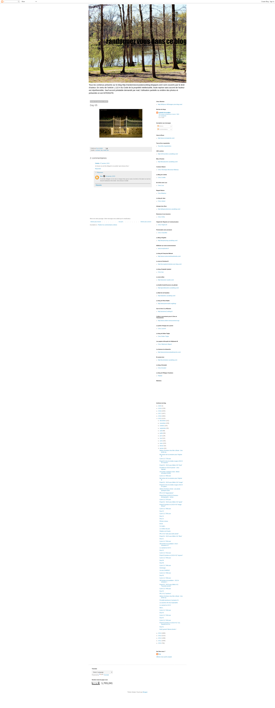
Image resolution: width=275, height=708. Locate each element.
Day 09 (162, 560)
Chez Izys (161, 272)
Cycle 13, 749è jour (165, 565)
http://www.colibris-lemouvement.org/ (168, 320)
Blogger (145, 692)
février (162, 446)
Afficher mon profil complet (164, 657)
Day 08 (162, 563)
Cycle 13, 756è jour (165, 508)
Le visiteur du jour (165, 528)
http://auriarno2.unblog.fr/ (165, 311)
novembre (163, 423)
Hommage (163, 568)
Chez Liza (161, 185)
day (102, 150)
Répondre (98, 168)
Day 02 (162, 617)
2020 (160, 406)
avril (161, 441)
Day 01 (162, 627)
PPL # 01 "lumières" (165, 593)
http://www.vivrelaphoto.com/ (166, 138)
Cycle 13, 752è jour (165, 541)
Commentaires (163, 129)
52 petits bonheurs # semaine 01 (169, 600)
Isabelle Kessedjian (164, 112)
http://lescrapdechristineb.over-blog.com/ (170, 264)
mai (161, 438)
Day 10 (162, 550)
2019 (160, 408)
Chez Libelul (161, 201)
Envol (161, 523)
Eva (101, 176)
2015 (160, 418)
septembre (163, 428)
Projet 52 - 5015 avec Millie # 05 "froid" (171, 465)
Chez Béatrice (162, 193)
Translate (106, 675)
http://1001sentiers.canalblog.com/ (168, 154)
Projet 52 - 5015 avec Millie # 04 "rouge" (171, 482)
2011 (160, 640)
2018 (160, 411)
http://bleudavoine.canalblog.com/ (168, 162)
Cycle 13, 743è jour (165, 615)
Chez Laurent (162, 328)
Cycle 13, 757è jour (165, 499)
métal (104, 150)
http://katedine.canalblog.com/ (166, 295)
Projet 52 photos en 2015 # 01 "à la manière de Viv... (170, 623)
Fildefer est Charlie (165, 531)
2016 (160, 416)
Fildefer (160, 376)
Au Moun (97, 150)
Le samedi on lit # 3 (165, 548)
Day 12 (162, 518)
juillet (161, 433)
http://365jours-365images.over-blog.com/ (170, 104)
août (161, 430)
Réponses (100, 172)
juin (161, 436)
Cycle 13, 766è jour (165, 476)
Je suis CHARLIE (165, 570)
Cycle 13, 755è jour (165, 513)
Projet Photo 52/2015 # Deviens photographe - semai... (169, 496)
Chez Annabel (162, 368)
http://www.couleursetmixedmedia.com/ (169, 256)
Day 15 (162, 511)
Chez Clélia (161, 217)
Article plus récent (95, 222)
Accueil (121, 222)
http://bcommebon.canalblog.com (167, 360)
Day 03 (162, 612)
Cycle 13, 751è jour (165, 553)
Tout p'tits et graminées (164, 146)
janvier (162, 448)
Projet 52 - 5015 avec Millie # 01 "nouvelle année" (169, 585)
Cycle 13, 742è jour (165, 620)
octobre (162, 425)
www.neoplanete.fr (163, 248)
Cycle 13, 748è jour (165, 573)
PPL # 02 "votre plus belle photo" (169, 534)
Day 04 (162, 591)
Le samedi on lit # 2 (165, 605)
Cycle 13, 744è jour (165, 610)
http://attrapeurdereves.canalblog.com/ (169, 209)
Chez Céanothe (162, 232)
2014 (160, 633)
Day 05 (162, 575)
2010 (160, 643)
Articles (161, 126)
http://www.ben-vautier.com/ (166, 280)
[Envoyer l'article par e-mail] (106, 148)
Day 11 (162, 538)
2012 (160, 638)
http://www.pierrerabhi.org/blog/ (167, 303)
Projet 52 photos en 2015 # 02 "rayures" (171, 555)
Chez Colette (162, 177)
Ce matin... (163, 526)
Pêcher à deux (164, 521)
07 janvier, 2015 (104, 163)
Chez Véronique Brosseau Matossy (168, 169)
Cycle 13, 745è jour (165, 588)
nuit (107, 150)
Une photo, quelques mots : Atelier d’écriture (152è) (170, 472)
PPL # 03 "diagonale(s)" (166, 493)
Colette (97, 163)
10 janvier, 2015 (110, 176)
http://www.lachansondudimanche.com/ (169, 352)
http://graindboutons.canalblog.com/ (168, 288)
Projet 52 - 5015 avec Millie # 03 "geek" (171, 502)
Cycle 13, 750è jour (165, 558)
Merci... (162, 607)
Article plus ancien (146, 222)
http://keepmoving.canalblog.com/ (167, 240)
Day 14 (162, 516)
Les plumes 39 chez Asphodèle (169, 602)
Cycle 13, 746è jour (165, 578)
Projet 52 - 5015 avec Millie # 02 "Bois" (171, 536)
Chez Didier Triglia (163, 336)
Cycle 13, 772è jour (165, 458)
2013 (160, 635)
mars (161, 443)
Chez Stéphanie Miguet (165, 344)
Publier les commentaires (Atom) (107, 225)
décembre (163, 420)
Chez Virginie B (162, 225)
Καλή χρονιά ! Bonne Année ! (168, 629)
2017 (160, 413)
